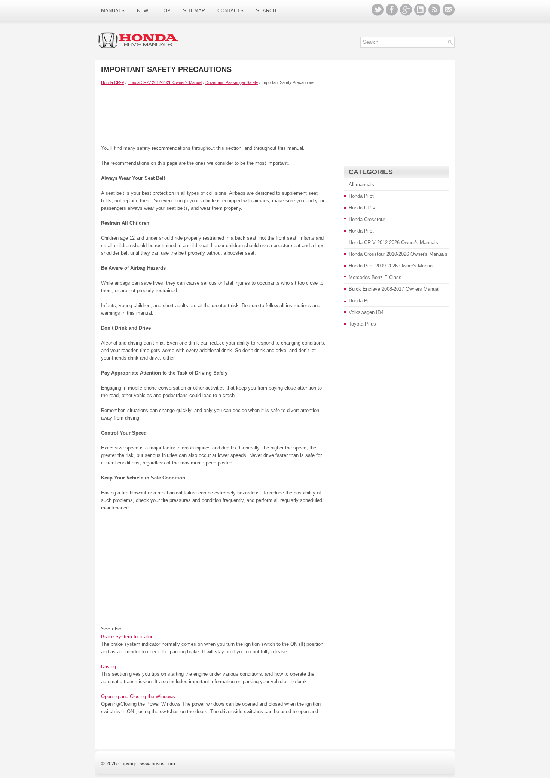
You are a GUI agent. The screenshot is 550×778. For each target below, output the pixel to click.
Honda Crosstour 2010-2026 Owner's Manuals (398, 254)
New (142, 10)
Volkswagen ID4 (366, 312)
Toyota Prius (362, 324)
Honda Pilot (361, 196)
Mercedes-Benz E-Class (375, 277)
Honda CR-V (112, 82)
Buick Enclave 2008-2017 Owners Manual (394, 289)
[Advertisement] (213, 114)
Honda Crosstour (367, 219)
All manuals (361, 184)
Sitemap (194, 10)
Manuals (113, 10)
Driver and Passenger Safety (231, 82)
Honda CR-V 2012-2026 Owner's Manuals (393, 242)
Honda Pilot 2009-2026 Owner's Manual (391, 266)
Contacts (230, 10)
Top (166, 10)
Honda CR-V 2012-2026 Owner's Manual (165, 82)
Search (266, 10)
